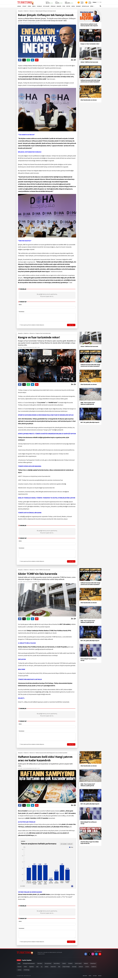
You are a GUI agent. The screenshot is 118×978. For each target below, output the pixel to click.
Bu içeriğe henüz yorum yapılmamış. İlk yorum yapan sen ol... (47, 295)
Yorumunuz (21, 311)
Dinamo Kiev (53, 966)
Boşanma (19, 966)
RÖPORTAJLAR (85, 6)
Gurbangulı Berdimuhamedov (29, 963)
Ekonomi (32, 11)
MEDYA (34, 6)
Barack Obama (57, 963)
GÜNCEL (19, 6)
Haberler (26, 11)
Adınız (20, 304)
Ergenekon (31, 966)
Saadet (25, 966)
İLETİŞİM (95, 975)
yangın (19, 963)
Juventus (19, 969)
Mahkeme (86, 963)
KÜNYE (90, 975)
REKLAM (99, 975)
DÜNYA (29, 6)
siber (37, 966)
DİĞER (91, 6)
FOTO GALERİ (46, 6)
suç (41, 966)
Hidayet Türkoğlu (66, 966)
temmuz (46, 966)
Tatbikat (64, 963)
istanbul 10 (93, 966)
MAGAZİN (59, 6)
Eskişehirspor (93, 963)
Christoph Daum (48, 963)
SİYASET (24, 6)
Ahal (59, 966)
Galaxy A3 (81, 966)
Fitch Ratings (26, 969)
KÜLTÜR (68, 6)
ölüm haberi (39, 963)
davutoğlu (74, 966)
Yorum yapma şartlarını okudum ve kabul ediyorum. (32, 325)
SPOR (63, 6)
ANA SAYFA (85, 975)
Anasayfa (20, 11)
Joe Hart (87, 966)
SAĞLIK (73, 6)
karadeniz (70, 963)
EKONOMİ (78, 6)
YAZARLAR (39, 6)
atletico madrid (78, 963)
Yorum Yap (71, 325)
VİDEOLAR (53, 6)
